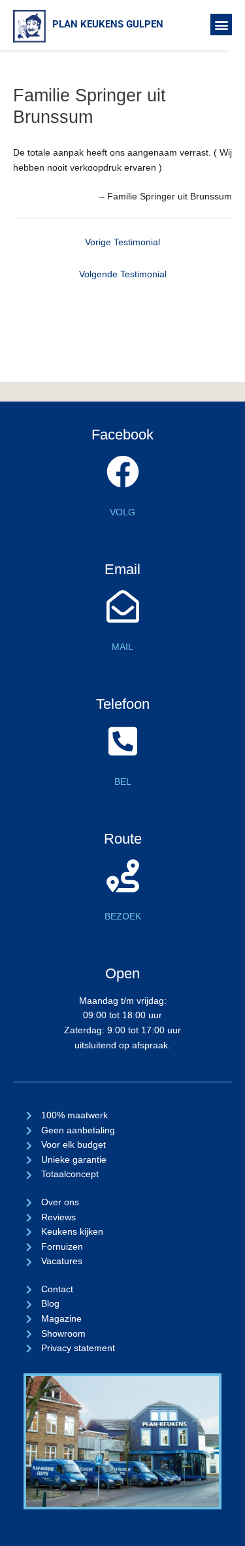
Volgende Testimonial (123, 274)
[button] (221, 24)
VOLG (122, 512)
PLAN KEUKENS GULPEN (107, 24)
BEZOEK (123, 916)
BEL (122, 782)
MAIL (122, 647)
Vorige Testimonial (122, 242)
